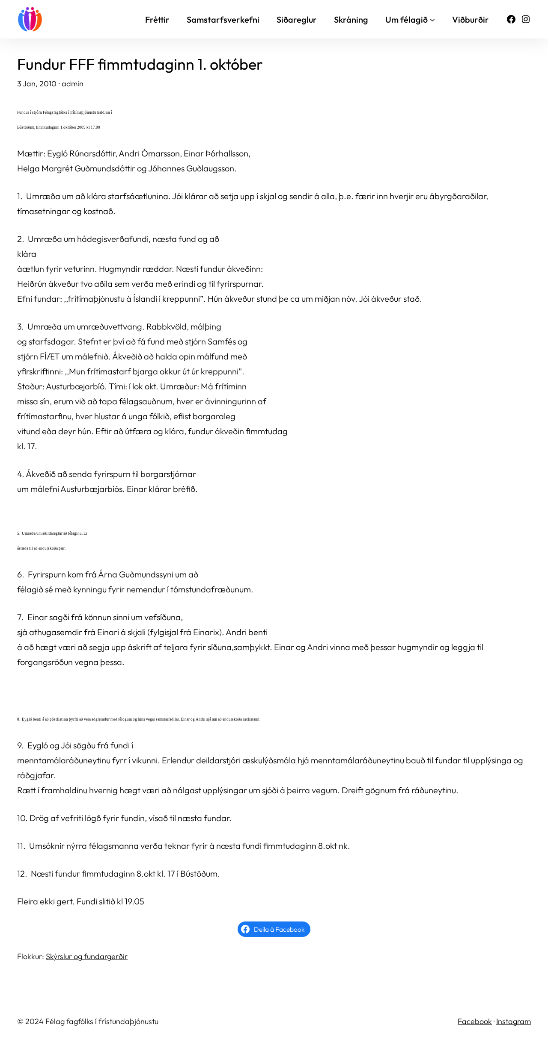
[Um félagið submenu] (432, 19)
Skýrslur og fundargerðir (87, 956)
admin (72, 83)
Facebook (475, 1021)
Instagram (513, 1021)
